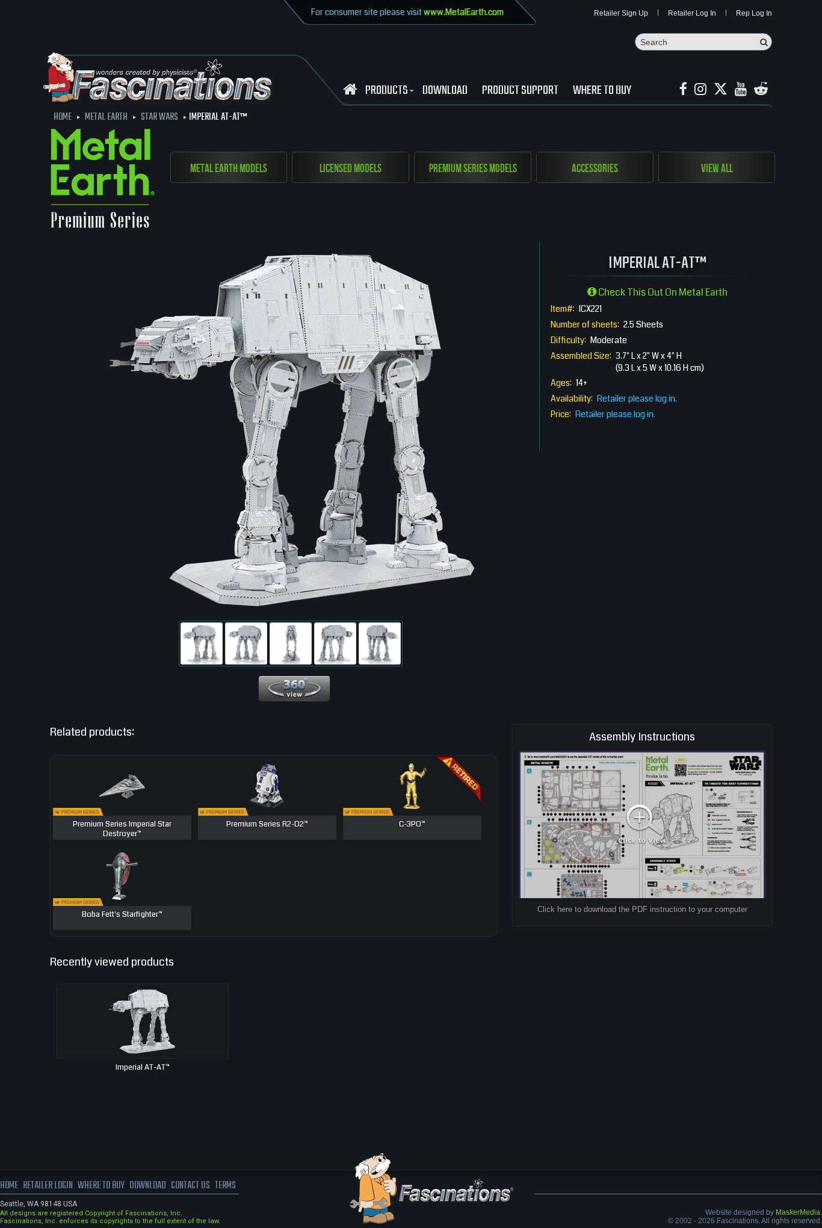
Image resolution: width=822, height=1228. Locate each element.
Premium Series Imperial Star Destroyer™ (122, 829)
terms (225, 1186)
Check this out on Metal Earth (662, 292)
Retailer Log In (692, 13)
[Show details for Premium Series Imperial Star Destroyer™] (122, 785)
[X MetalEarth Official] (721, 89)
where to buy (101, 1186)
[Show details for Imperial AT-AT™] (143, 1021)
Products (386, 91)
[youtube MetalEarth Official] (741, 89)
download (445, 91)
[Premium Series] (102, 180)
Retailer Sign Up (621, 13)
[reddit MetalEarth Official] (761, 89)
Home (9, 1186)
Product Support (520, 91)
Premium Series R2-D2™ (267, 825)
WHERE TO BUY (602, 91)
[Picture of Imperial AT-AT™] (202, 643)
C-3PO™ (412, 825)
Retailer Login (48, 1186)
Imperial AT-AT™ (143, 1067)
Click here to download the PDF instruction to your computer (642, 909)
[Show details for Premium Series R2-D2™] (267, 785)
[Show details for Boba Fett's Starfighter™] (122, 876)
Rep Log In (754, 13)
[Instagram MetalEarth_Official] (700, 89)
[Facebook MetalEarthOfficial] (683, 89)
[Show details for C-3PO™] (412, 785)
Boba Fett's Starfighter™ (122, 915)
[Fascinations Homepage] (350, 89)
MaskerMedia (798, 1212)
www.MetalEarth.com (464, 12)
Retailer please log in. (637, 398)
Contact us (190, 1186)
